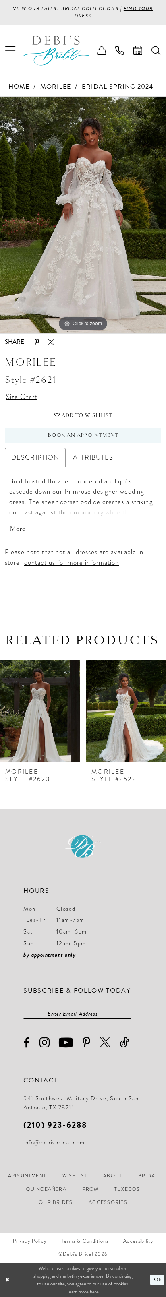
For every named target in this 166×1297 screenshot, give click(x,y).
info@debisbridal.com (54, 1142)
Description (35, 457)
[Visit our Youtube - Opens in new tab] (66, 1042)
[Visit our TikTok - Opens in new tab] (124, 1042)
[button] (10, 50)
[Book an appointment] (138, 51)
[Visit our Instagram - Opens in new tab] (44, 1042)
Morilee (55, 86)
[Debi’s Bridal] (62, 50)
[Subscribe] (126, 1013)
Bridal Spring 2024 (118, 86)
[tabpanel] (83, 215)
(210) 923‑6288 (55, 1125)
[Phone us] (120, 51)
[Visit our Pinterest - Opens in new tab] (87, 1042)
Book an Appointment (83, 435)
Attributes (93, 457)
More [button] (17, 529)
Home (18, 86)
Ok (157, 1280)
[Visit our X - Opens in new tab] (105, 1042)
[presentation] (40, 711)
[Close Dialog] (7, 1280)
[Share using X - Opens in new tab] (51, 342)
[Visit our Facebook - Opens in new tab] (26, 1042)
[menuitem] (10, 50)
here (94, 1291)
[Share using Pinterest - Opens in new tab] (37, 342)
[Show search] (156, 51)
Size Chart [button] (21, 396)
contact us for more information (71, 562)
